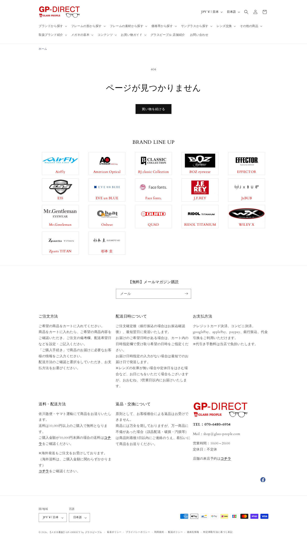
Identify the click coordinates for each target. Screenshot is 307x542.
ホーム (43, 49)
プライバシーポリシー (138, 532)
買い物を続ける (153, 109)
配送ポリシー (175, 532)
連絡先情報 (193, 532)
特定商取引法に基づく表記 (217, 532)
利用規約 (159, 532)
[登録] (186, 293)
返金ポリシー (114, 532)
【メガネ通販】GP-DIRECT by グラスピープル (75, 532)
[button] (52, 26)
